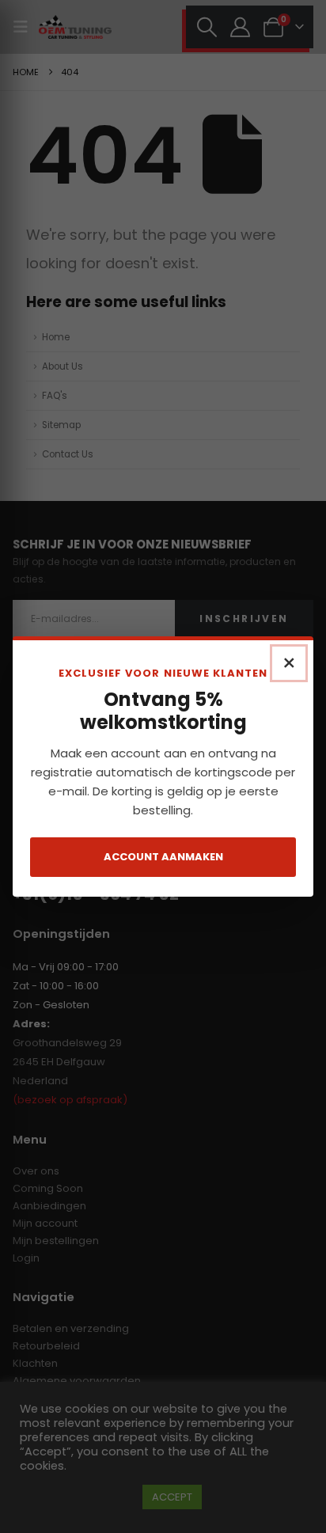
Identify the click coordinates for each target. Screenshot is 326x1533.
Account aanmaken (163, 856)
